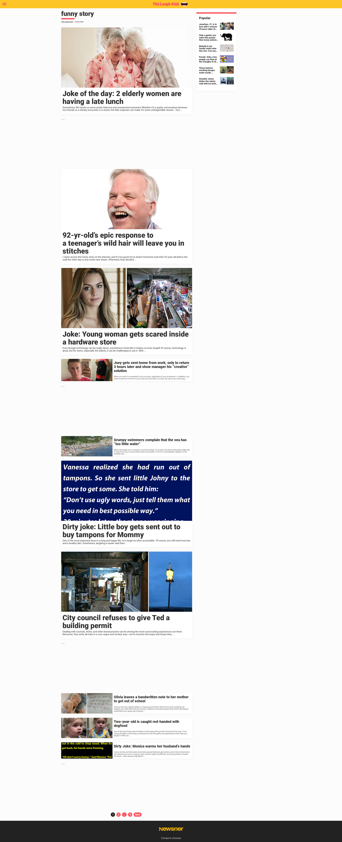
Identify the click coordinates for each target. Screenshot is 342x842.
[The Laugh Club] (170, 4)
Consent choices (171, 838)
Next (137, 814)
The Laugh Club (67, 22)
